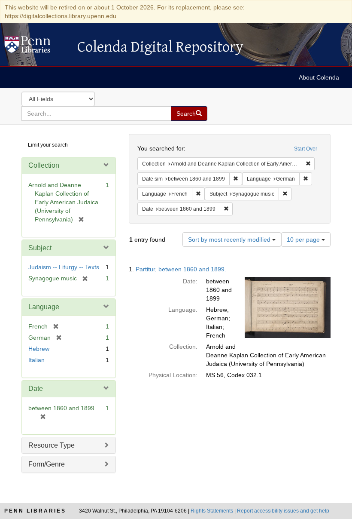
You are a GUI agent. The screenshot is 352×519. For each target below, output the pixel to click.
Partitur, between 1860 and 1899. (181, 269)
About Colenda (319, 77)
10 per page (304, 239)
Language (43, 306)
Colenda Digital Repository (36, 47)
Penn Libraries (35, 511)
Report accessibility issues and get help (283, 511)
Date (35, 388)
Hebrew (38, 348)
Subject (40, 248)
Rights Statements (212, 511)
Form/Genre (46, 464)
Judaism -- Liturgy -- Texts (63, 267)
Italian (36, 359)
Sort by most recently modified (230, 239)
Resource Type (51, 445)
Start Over (305, 149)
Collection (43, 165)
